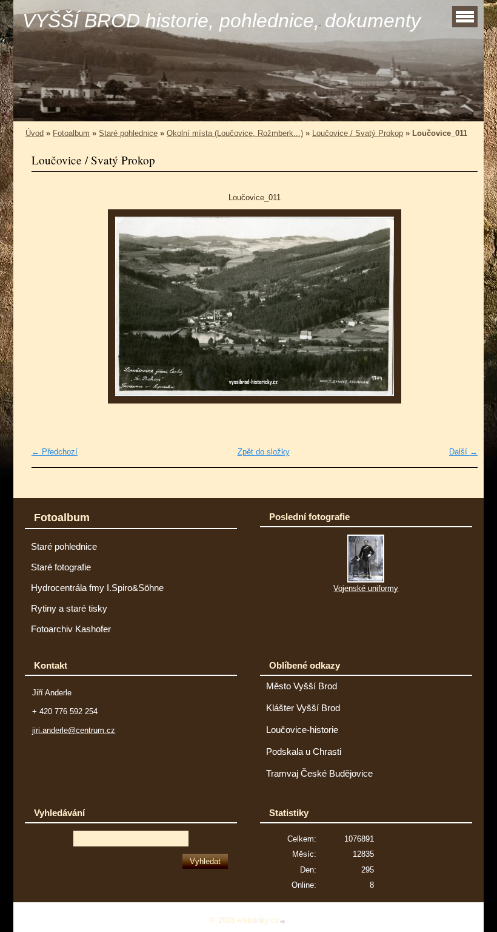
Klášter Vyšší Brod (303, 708)
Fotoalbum (71, 133)
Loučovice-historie (302, 730)
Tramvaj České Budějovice (319, 773)
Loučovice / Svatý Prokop (357, 133)
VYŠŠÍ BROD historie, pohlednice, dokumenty (221, 21)
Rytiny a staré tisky (69, 608)
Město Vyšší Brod (301, 686)
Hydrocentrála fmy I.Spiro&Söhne (97, 588)
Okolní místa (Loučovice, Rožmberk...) (235, 133)
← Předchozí (55, 451)
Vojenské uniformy (365, 588)
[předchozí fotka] (51, 306)
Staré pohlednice (128, 133)
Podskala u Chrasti (303, 752)
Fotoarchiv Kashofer (71, 629)
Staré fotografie (61, 567)
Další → (463, 451)
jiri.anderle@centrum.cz (73, 730)
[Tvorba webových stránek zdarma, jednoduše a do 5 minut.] (283, 921)
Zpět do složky (264, 451)
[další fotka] (458, 306)
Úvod (34, 133)
